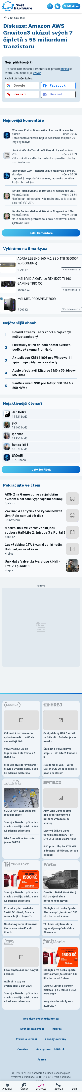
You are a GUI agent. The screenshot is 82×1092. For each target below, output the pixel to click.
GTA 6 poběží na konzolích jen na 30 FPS (20, 840)
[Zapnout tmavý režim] (58, 6)
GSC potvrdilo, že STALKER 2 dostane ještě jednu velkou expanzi (60, 850)
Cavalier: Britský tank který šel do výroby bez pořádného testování (59, 896)
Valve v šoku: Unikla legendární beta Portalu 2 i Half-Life (20, 753)
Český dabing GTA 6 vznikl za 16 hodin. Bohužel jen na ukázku (33, 547)
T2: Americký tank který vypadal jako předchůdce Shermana (58, 928)
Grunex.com (12, 520)
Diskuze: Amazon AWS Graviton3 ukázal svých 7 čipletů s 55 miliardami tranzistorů (38, 36)
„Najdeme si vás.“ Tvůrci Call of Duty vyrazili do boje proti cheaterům (60, 769)
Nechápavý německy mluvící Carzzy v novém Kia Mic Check (21, 928)
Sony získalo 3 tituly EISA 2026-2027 (58, 1003)
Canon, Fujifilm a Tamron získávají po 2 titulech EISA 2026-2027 (59, 990)
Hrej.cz (9, 553)
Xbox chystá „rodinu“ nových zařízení (21, 972)
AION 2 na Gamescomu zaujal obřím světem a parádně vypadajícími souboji (33, 497)
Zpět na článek (16, 17)
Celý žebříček (41, 469)
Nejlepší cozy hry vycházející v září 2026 (18, 983)
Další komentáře (41, 232)
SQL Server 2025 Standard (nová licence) (20, 812)
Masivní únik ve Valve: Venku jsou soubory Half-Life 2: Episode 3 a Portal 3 (35, 530)
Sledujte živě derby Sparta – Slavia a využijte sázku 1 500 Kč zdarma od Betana (21, 769)
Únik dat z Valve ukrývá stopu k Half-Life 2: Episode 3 (32, 564)
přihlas (65, 68)
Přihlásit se (71, 6)
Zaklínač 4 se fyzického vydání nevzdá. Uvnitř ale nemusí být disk (34, 513)
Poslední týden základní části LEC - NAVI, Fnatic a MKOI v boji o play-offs (19, 912)
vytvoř (37, 72)
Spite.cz (10, 503)
